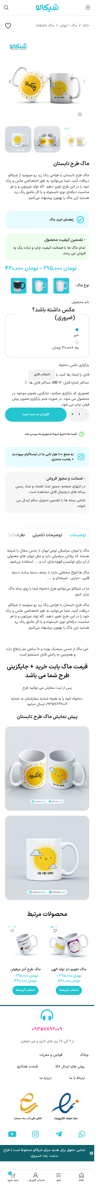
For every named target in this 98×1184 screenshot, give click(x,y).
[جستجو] (6, 8)
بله (65, 347)
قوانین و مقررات (50, 1055)
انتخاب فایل (42, 374)
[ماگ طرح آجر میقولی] (25, 944)
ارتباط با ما (77, 1078)
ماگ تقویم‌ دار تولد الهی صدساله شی (68, 972)
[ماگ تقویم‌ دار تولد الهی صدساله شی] (68, 944)
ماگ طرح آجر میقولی (25, 969)
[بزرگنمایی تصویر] (79, 114)
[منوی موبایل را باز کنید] (88, 8)
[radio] (61, 286)
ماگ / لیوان (68, 25)
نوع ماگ (83, 285)
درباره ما (46, 1078)
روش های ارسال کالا (70, 1066)
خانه (86, 25)
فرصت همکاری (27, 1066)
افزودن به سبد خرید (35, 414)
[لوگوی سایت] (47, 7)
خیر (76, 335)
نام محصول (80, 302)
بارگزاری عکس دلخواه (74, 365)
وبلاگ (84, 1055)
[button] (84, 82)
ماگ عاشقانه (45, 25)
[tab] (78, 535)
